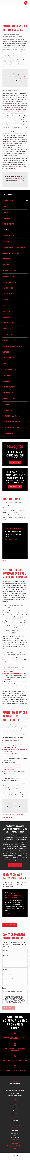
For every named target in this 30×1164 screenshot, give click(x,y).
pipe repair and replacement (14, 107)
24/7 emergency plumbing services (15, 166)
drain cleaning (7, 679)
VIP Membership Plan (9, 665)
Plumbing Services (15, 1105)
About (15, 1102)
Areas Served (15, 1108)
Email (10, 539)
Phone (4, 960)
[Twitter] (16, 1145)
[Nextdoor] (15, 1148)
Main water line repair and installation (12, 764)
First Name (5, 950)
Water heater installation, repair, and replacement (15, 749)
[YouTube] (22, 1145)
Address (5, 969)
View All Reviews (10, 925)
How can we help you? (8, 978)
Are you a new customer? (8, 974)
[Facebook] (7, 1145)
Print (15, 539)
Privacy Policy (15, 1113)
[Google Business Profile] (4, 1145)
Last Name (5, 955)
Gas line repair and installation (11, 753)
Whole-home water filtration (11, 767)
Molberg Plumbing (6, 39)
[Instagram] (13, 1145)
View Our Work (15, 865)
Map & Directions (15, 1127)
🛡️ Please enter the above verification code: (13, 991)
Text (6, 539)
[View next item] (6, 561)
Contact (15, 1111)
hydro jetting (16, 740)
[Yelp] (19, 1145)
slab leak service (8, 143)
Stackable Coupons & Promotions (12, 673)
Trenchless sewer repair (9, 745)
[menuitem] (14, 201)
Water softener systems (9, 769)
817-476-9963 (15, 1083)
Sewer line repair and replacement (12, 742)
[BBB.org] (10, 1145)
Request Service (15, 487)
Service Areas (15, 462)
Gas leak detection (8, 756)
